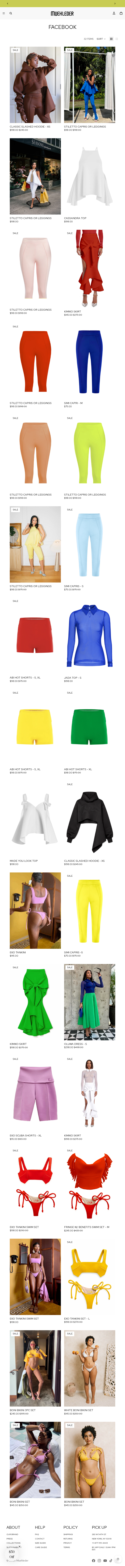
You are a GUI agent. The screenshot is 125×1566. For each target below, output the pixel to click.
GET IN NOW (62, 821)
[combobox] (66, 812)
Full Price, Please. (62, 828)
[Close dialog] (88, 749)
